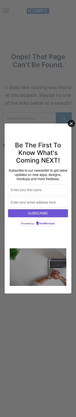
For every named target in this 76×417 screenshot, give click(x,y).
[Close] (71, 123)
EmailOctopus (47, 224)
